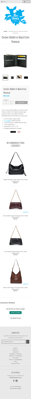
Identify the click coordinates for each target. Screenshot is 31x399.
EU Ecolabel (7, 120)
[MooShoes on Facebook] (13, 380)
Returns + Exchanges (15, 356)
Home (5, 31)
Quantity (6, 100)
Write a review (15, 313)
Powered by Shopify (15, 388)
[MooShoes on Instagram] (17, 380)
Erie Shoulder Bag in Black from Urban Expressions (15, 252)
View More (15, 145)
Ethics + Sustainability (15, 359)
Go (27, 341)
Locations (15, 352)
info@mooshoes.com (15, 377)
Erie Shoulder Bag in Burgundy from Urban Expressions (15, 216)
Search (15, 348)
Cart (27, 1)
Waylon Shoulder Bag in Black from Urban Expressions (15, 180)
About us (15, 350)
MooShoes (18, 386)
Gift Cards (15, 358)
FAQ (15, 361)
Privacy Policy (15, 363)
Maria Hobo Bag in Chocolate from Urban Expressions (15, 288)
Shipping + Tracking (15, 354)
